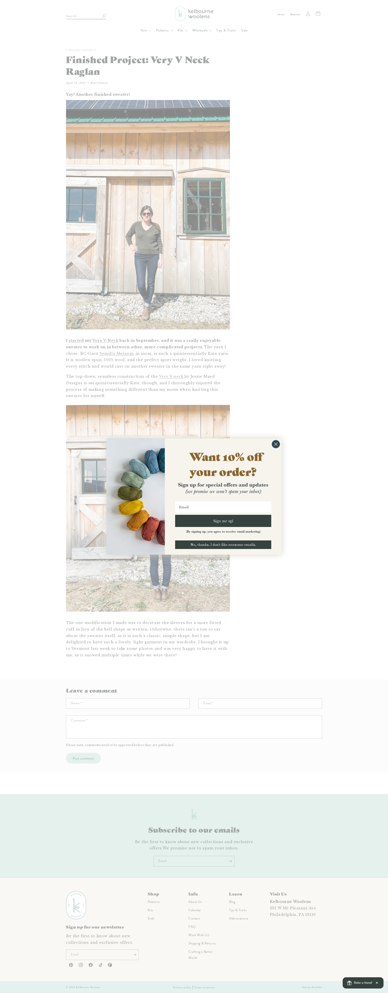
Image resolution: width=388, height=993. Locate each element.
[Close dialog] (276, 444)
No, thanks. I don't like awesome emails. (223, 544)
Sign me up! (223, 520)
